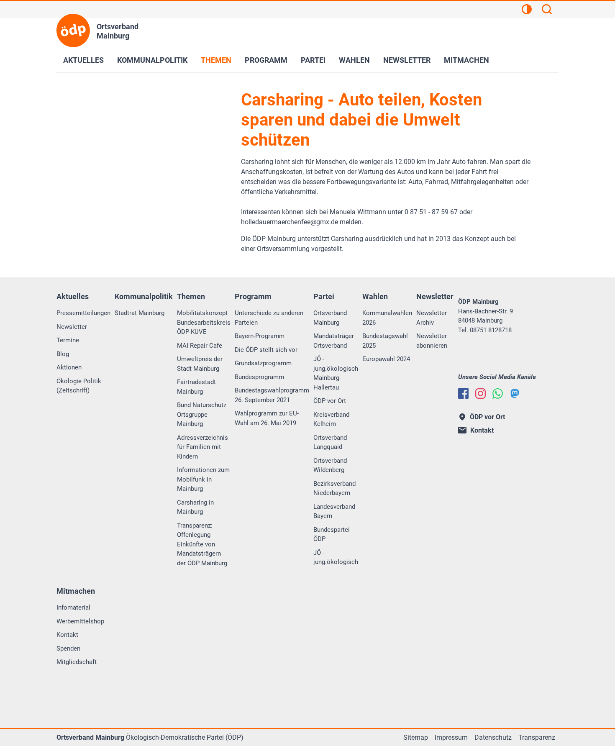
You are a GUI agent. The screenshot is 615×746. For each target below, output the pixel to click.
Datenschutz (493, 737)
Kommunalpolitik (152, 60)
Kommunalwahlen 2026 (387, 317)
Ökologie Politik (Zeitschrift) (78, 386)
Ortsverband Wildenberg (330, 465)
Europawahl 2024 (386, 359)
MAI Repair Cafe (199, 345)
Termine (67, 340)
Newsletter (406, 60)
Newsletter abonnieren (431, 340)
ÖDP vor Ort (329, 401)
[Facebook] (463, 393)
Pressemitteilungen (83, 313)
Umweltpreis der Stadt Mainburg (200, 363)
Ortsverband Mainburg (330, 317)
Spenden (68, 648)
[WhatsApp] (497, 393)
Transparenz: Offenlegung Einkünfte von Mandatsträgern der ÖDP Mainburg (202, 544)
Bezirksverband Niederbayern (334, 488)
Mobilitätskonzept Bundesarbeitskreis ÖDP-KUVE (204, 322)
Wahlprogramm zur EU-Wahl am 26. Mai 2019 (267, 418)
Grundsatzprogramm (263, 363)
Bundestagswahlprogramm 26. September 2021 (272, 395)
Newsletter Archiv (431, 317)
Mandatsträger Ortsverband (333, 340)
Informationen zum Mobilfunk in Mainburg (203, 479)
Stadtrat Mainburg (139, 313)
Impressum (451, 737)
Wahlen (354, 60)
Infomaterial (73, 607)
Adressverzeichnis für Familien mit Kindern (202, 447)
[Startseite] (73, 30)
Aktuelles (83, 60)
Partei (313, 60)
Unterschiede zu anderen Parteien (269, 317)
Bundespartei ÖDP (331, 534)
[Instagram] (480, 393)
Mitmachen (466, 60)
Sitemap (415, 737)
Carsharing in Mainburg (195, 507)
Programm (266, 60)
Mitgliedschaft (76, 662)
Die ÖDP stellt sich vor (266, 350)
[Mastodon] (515, 393)
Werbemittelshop (80, 621)
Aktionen (69, 367)
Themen (216, 60)
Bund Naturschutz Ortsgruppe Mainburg (201, 414)
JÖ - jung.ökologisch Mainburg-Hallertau (335, 373)
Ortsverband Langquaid (330, 442)
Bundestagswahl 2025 (385, 340)
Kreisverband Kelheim (331, 419)
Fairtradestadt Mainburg (196, 386)
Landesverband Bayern (334, 511)
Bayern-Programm (259, 336)
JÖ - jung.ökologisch (335, 557)
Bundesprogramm (259, 377)
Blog (62, 354)
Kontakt (67, 634)
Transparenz (536, 737)
